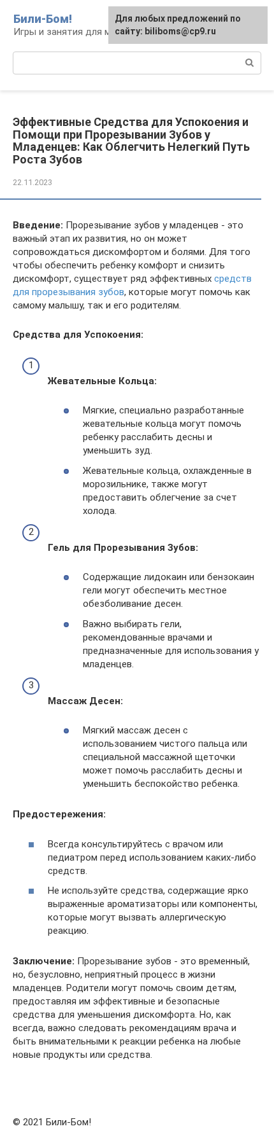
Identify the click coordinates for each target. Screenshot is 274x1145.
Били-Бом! (42, 18)
